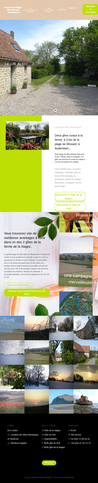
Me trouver (76, 435)
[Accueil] (19, 9)
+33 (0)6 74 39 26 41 (80, 439)
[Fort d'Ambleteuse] (86, 401)
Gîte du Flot (50, 435)
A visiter (14, 430)
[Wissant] (12, 328)
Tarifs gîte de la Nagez (54, 447)
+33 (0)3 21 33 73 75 (81, 443)
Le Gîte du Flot (16, 64)
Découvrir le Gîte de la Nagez (68, 196)
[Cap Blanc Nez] (61, 401)
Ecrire (73, 430)
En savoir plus (11, 73)
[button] (42, 110)
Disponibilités (50, 439)
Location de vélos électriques (24, 435)
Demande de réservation (18, 285)
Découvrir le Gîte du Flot (69, 206)
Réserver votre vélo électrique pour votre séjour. (27, 292)
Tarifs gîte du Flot (52, 443)
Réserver (14, 439)
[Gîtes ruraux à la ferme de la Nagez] (6, 10)
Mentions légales (19, 443)
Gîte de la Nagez (52, 430)
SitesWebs (47, 477)
